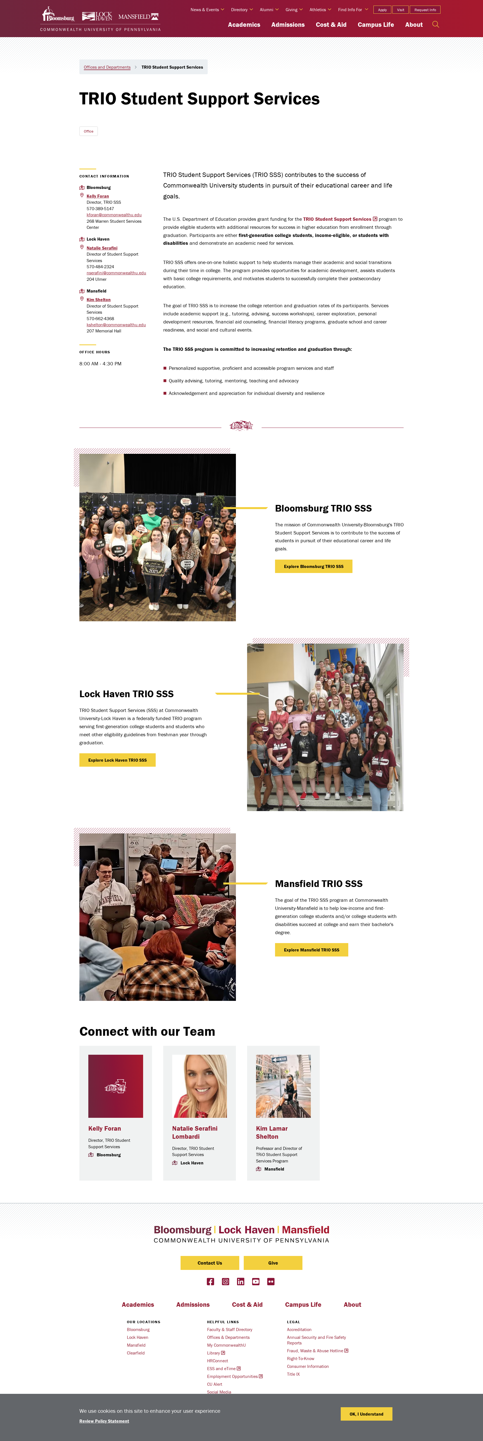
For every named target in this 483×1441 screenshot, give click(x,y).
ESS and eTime (221, 1368)
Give (273, 1263)
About (414, 24)
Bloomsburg (138, 1329)
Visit (400, 9)
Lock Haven (137, 1337)
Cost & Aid (331, 24)
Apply (382, 9)
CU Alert (214, 1384)
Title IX (293, 1374)
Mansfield (136, 1345)
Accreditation (299, 1329)
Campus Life (376, 24)
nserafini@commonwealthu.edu (116, 272)
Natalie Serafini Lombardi (194, 1132)
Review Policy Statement (104, 1421)
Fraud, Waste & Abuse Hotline (315, 1350)
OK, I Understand (366, 1414)
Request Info (425, 9)
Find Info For (350, 9)
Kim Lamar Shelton (272, 1132)
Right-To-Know (300, 1358)
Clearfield (136, 1353)
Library (213, 1353)
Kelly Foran (104, 1128)
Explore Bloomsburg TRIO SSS (314, 566)
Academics (244, 24)
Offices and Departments (107, 67)
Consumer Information (308, 1366)
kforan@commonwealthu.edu (114, 214)
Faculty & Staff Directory (229, 1329)
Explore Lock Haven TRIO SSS (117, 760)
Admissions (288, 24)
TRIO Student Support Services (337, 219)
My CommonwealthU (226, 1345)
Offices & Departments (228, 1337)
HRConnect (217, 1360)
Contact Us (210, 1263)
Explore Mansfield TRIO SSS (311, 950)
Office (88, 131)
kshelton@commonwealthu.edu (116, 324)
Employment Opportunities (232, 1376)
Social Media (219, 1392)
